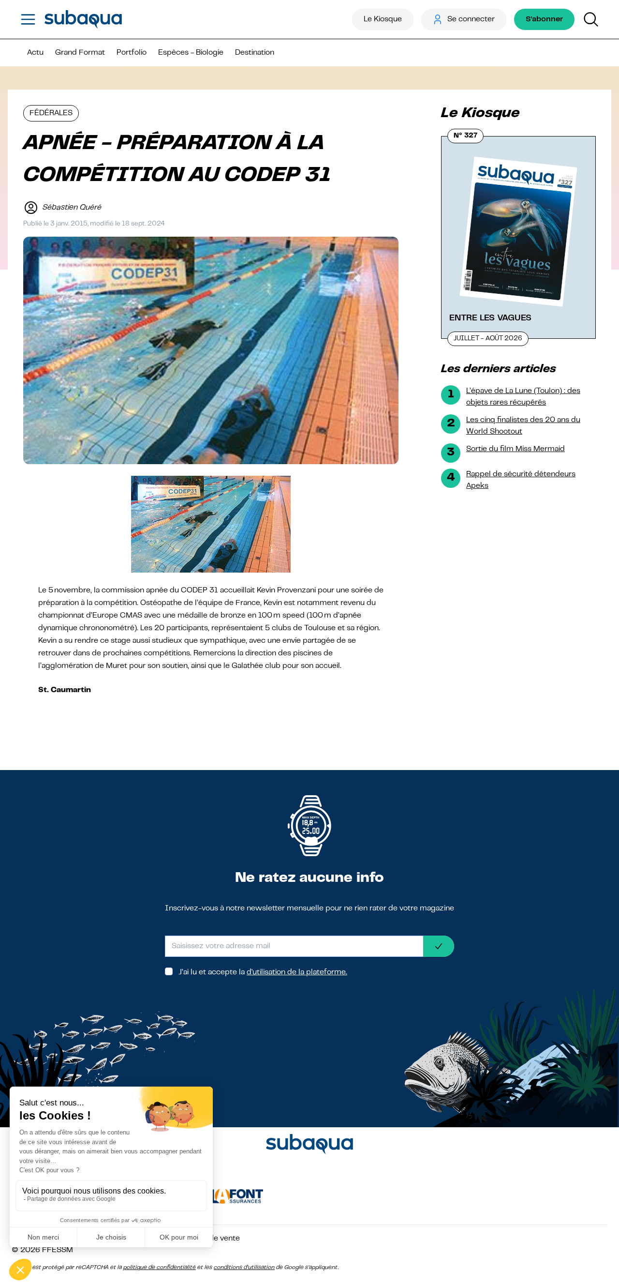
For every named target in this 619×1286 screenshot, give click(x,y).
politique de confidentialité (159, 1267)
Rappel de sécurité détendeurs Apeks (520, 480)
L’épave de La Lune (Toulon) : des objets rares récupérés (523, 397)
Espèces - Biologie (190, 52)
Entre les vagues (490, 318)
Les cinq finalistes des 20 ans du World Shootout (523, 426)
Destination (254, 52)
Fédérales (51, 113)
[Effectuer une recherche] (591, 19)
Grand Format (80, 52)
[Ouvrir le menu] (28, 19)
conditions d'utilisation (244, 1267)
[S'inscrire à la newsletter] (438, 946)
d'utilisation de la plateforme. (297, 972)
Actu (35, 52)
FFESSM (57, 1250)
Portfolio (132, 52)
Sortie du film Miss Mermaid (515, 449)
